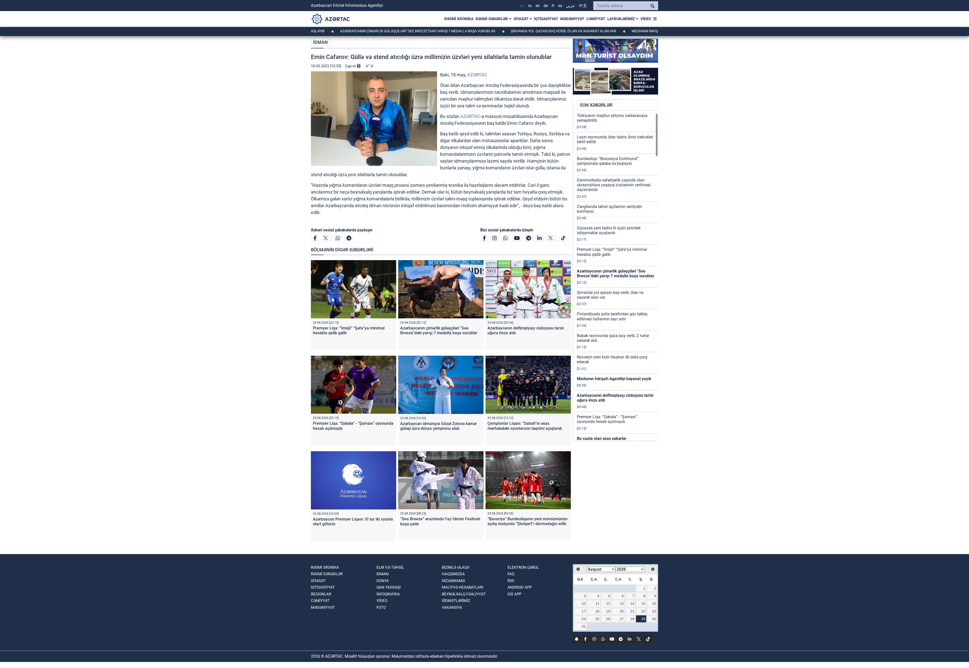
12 (608, 603)
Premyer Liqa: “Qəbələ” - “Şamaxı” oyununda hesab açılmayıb (607, 419)
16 (654, 603)
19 (608, 611)
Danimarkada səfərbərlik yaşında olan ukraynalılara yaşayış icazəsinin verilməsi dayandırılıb (614, 185)
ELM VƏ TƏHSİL (390, 567)
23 (654, 611)
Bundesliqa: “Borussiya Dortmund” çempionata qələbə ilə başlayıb (607, 161)
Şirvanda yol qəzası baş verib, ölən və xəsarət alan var (521, 31)
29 (643, 619)
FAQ (510, 574)
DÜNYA (382, 581)
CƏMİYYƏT (595, 19)
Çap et (351, 66)
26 (608, 619)
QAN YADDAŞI (388, 587)
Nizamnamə (453, 581)
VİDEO (645, 19)
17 (584, 611)
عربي (570, 5)
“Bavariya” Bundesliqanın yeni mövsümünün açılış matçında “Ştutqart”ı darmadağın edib (528, 521)
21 (632, 611)
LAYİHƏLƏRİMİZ (621, 19)
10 (584, 603)
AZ (522, 5)
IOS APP (514, 594)
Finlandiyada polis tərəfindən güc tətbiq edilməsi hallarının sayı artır (612, 316)
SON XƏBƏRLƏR (596, 105)
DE (546, 5)
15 (643, 603)
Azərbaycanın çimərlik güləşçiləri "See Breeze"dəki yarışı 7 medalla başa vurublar (375, 31)
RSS (510, 581)
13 (622, 603)
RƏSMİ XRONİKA (458, 19)
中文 (583, 5)
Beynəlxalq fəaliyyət (464, 594)
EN (537, 5)
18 (597, 611)
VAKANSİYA (452, 607)
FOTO (381, 607)
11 (597, 603)
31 (584, 626)
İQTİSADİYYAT (546, 19)
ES (560, 5)
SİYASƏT (521, 19)
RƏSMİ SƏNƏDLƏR (492, 19)
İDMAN (320, 42)
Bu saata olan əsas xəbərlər (601, 438)
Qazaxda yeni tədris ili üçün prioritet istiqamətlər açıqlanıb (608, 230)
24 (584, 619)
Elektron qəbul (523, 567)
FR (553, 5)
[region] (617, 277)
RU (530, 5)
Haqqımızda (453, 574)
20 (622, 611)
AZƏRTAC (477, 74)
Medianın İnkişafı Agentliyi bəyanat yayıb (627, 31)
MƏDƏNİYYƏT (572, 19)
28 (632, 619)
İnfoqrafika (388, 594)
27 (622, 619)
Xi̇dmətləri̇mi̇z (456, 600)
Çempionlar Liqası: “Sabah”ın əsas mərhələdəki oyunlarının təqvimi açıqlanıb (525, 426)
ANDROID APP (519, 587)
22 (643, 611)
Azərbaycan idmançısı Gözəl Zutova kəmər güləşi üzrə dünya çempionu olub (438, 426)
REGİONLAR (321, 594)
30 (654, 619)
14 (632, 603)
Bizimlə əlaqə (455, 567)
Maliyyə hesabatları (462, 587)
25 (597, 619)
